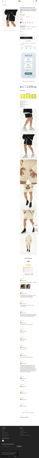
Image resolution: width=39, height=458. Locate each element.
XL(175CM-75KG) (33, 26)
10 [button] (12, 30)
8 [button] (10, 30)
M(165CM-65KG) (22, 26)
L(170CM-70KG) (28, 26)
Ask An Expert (31, 81)
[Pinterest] (3, 441)
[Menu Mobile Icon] (2, 1)
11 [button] (13, 30)
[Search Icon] (5, 1)
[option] (10, 18)
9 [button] (11, 30)
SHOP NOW (28, 73)
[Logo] (19, 1)
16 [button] (10, 31)
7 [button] (9, 30)
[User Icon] (33, 1)
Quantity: (21, 31)
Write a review (27, 274)
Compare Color (16, 27)
